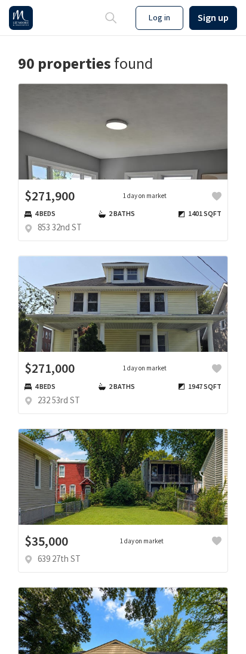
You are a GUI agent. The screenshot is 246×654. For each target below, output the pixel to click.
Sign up (213, 17)
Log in (159, 17)
